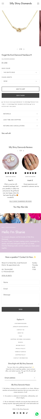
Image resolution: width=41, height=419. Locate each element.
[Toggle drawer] (3, 3)
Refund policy (20, 345)
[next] (24, 49)
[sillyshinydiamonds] (20, 3)
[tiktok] (26, 413)
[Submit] (34, 377)
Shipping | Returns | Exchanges (20, 339)
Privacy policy (20, 348)
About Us (20, 333)
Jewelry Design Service (20, 326)
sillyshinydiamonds (8, 59)
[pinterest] (20, 413)
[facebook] (14, 413)
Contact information (20, 358)
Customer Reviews (20, 323)
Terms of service (20, 351)
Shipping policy (20, 354)
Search (20, 342)
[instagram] (17, 413)
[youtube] (23, 413)
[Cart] (38, 3)
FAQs (20, 336)
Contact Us (20, 329)
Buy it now (20, 95)
